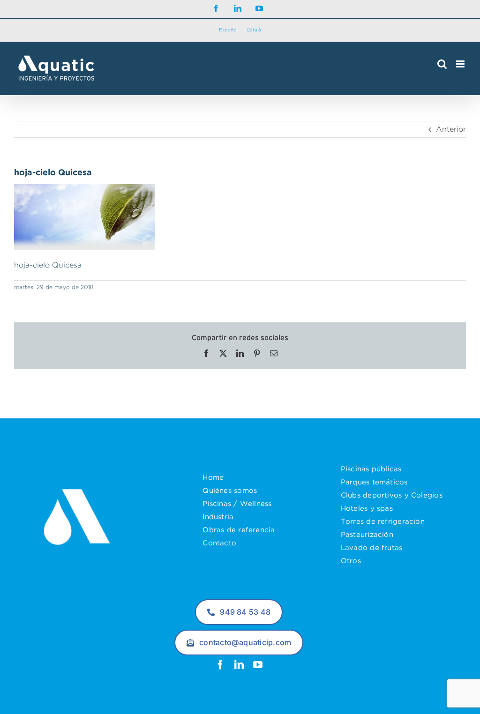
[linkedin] (239, 664)
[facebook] (220, 664)
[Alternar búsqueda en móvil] (442, 64)
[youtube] (257, 664)
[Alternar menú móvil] (461, 64)
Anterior (451, 129)
